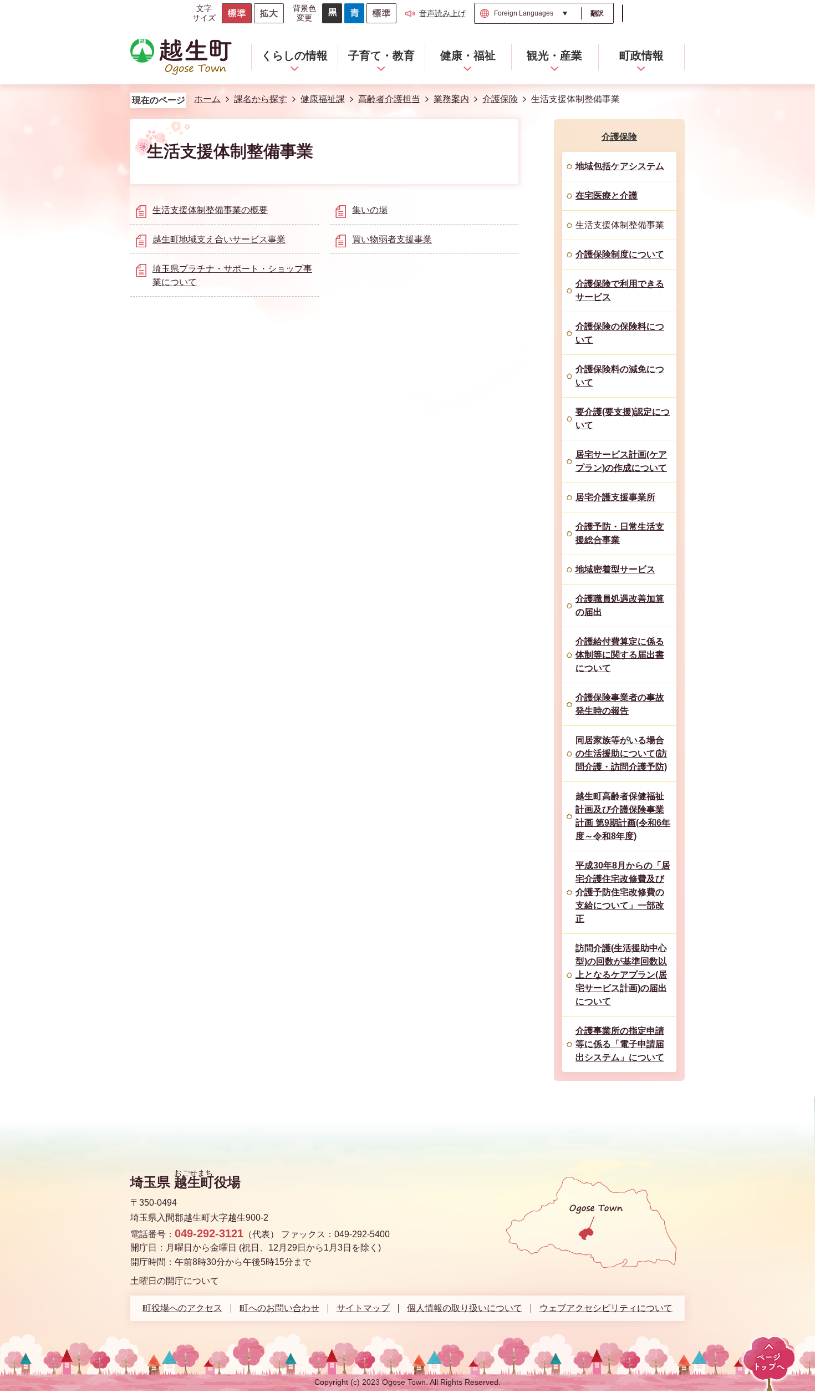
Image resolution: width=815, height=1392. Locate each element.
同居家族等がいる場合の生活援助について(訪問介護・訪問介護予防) (621, 753)
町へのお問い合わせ (279, 1308)
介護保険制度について (619, 254)
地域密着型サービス (615, 569)
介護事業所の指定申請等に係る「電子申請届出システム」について (619, 1044)
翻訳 (597, 13)
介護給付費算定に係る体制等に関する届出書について (619, 655)
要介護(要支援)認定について (622, 418)
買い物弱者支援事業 (392, 239)
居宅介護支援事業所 (615, 497)
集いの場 (370, 210)
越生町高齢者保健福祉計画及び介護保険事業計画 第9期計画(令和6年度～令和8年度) (622, 816)
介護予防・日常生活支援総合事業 (619, 533)
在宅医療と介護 (606, 195)
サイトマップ (363, 1308)
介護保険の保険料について (619, 333)
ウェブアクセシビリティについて (606, 1308)
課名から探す (260, 99)
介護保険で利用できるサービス (619, 290)
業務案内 (451, 99)
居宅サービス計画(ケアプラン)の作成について (621, 461)
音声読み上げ (442, 13)
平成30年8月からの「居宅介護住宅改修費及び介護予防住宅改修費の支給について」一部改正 (622, 892)
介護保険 (500, 99)
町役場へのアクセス (182, 1308)
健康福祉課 (322, 99)
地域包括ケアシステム (619, 166)
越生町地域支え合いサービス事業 (219, 239)
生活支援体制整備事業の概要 (210, 210)
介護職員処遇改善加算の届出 (619, 605)
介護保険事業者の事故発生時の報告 (619, 704)
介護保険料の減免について (619, 375)
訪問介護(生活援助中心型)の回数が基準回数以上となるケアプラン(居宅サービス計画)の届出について (621, 974)
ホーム (207, 99)
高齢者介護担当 (389, 99)
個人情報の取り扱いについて (464, 1308)
